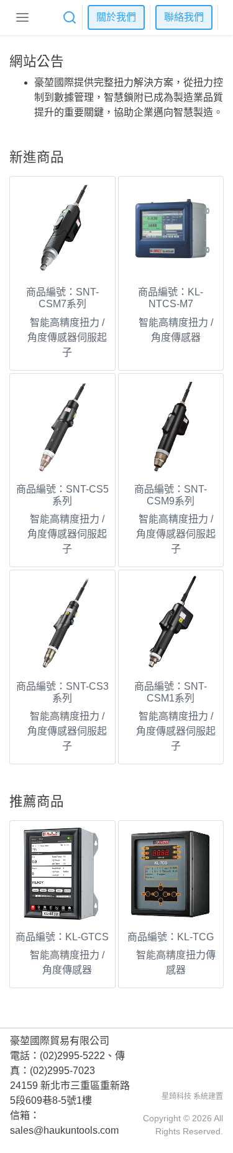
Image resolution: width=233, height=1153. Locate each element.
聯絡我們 (184, 17)
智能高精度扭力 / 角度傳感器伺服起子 (67, 337)
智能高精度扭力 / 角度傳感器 (176, 330)
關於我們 (116, 17)
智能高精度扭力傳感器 (176, 962)
